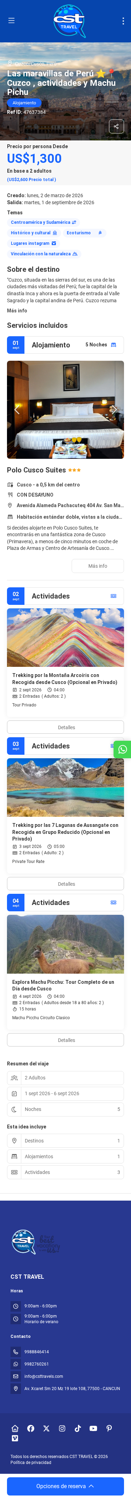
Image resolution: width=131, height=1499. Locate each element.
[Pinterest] (109, 1428)
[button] (17, 410)
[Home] (14, 1428)
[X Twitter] (46, 1428)
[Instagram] (62, 1428)
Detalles (66, 727)
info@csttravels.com (43, 1376)
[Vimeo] (14, 1438)
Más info (17, 310)
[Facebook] (30, 1428)
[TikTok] (77, 1428)
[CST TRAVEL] (36, 1242)
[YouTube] (93, 1428)
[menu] (123, 21)
